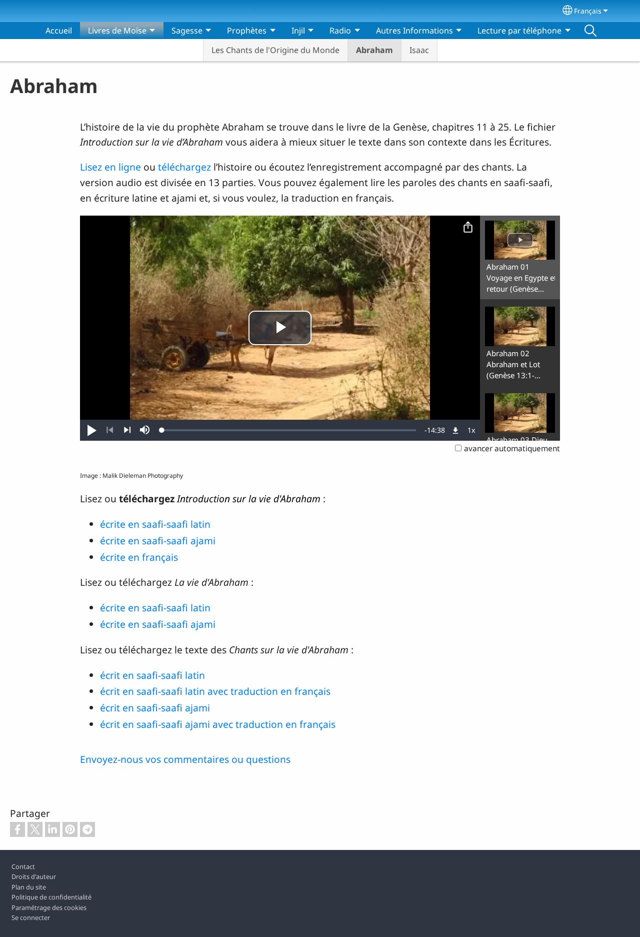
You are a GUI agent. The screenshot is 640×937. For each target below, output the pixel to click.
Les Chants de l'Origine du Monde (276, 50)
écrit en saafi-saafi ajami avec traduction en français (218, 724)
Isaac (419, 50)
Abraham (374, 50)
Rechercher (590, 30)
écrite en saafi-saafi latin (155, 524)
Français (588, 11)
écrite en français (139, 557)
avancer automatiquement (512, 448)
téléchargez (186, 167)
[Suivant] (127, 430)
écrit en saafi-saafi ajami (155, 707)
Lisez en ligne (110, 167)
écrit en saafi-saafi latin (152, 675)
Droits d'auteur (34, 876)
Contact (23, 866)
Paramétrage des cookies (49, 907)
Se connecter (31, 917)
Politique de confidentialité (52, 896)
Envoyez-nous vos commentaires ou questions (185, 759)
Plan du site (29, 886)
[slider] (289, 430)
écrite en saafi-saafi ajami (158, 540)
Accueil (59, 30)
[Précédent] (109, 430)
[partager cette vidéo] (468, 228)
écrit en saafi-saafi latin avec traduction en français (215, 691)
